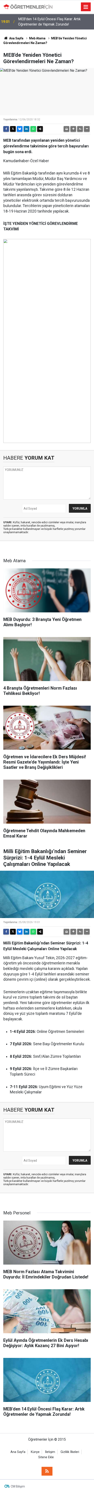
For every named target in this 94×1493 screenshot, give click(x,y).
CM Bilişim (18, 1486)
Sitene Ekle (46, 1457)
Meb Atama (37, 38)
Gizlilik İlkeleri (70, 1452)
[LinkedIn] (26, 129)
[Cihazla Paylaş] (40, 129)
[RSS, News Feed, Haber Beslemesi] (47, 1471)
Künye (35, 1452)
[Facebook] (6, 129)
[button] (73, 129)
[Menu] (86, 7)
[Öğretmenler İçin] (27, 7)
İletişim (50, 1452)
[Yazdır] (66, 129)
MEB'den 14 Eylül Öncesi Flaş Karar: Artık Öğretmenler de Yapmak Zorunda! (49, 21)
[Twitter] (13, 129)
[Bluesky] (20, 129)
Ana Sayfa (16, 38)
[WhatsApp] (33, 129)
